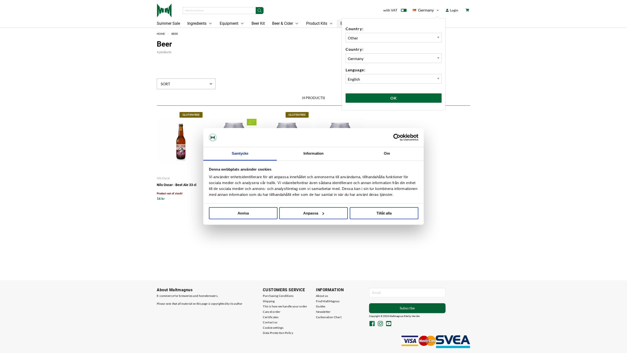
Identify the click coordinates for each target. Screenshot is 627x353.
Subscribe (407, 308)
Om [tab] (387, 153)
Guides (321, 306)
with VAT (390, 10)
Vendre (416, 316)
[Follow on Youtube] (389, 324)
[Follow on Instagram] (380, 324)
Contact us (270, 322)
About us (322, 296)
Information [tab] (313, 153)
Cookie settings (273, 327)
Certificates (270, 317)
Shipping (269, 301)
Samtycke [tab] (240, 153)
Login (453, 10)
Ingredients (197, 23)
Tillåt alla (384, 213)
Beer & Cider (283, 23)
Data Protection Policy (278, 333)
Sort (165, 84)
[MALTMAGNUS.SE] (164, 10)
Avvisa (243, 213)
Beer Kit (258, 23)
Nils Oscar (163, 178)
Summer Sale (168, 23)
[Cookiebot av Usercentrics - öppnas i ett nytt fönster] (396, 137)
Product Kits (317, 23)
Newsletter (323, 312)
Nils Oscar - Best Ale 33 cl (176, 185)
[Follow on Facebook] (372, 324)
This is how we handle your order (285, 306)
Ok (393, 98)
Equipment (229, 23)
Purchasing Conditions (278, 296)
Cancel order (271, 312)
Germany (423, 11)
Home (161, 33)
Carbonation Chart (328, 317)
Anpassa (310, 213)
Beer (174, 33)
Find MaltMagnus (328, 301)
